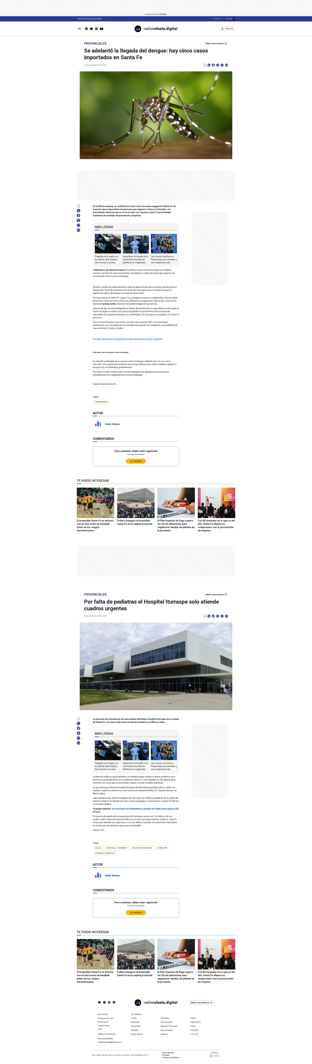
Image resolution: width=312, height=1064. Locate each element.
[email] (222, 65)
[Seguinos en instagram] (109, 1002)
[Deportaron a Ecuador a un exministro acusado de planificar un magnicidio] (136, 244)
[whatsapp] (208, 65)
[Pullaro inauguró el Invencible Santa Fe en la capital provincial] (136, 503)
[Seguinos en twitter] (104, 1002)
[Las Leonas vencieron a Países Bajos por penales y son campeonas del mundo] (164, 244)
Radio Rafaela (112, 424)
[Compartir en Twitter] (217, 65)
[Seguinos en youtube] (99, 1002)
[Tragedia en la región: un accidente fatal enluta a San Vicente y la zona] (108, 244)
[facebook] (213, 65)
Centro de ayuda (168, 1053)
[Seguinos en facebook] (114, 1002)
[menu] (79, 29)
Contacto (217, 18)
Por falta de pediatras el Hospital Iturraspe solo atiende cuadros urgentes (127, 339)
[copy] (226, 65)
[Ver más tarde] (205, 65)
